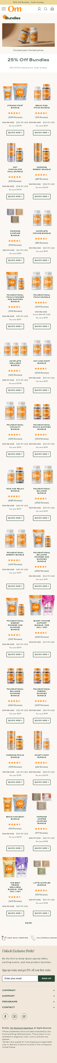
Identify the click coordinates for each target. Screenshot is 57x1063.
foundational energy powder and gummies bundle (15, 625)
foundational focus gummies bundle (42, 427)
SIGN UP (46, 978)
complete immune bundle (42, 232)
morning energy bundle (42, 168)
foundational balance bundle (41, 491)
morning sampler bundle (15, 233)
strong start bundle (15, 107)
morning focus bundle (15, 756)
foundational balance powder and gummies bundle (41, 557)
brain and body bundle (15, 818)
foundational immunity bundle (15, 427)
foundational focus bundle (41, 296)
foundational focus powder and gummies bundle (15, 298)
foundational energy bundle (15, 554)
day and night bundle (41, 362)
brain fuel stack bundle (42, 107)
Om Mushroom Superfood (21, 1028)
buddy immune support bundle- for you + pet (41, 624)
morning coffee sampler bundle (42, 820)
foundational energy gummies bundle (41, 692)
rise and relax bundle (15, 490)
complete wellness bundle (15, 363)
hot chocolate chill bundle (15, 169)
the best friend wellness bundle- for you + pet (15, 887)
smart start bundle (42, 756)
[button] (3, 9)
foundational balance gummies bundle (15, 692)
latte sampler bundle (41, 884)
